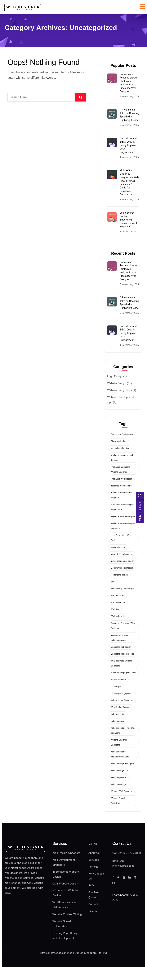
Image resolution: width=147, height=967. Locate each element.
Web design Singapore (87, 957)
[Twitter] (118, 877)
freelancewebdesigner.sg (57, 952)
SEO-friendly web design (122, 588)
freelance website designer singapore (123, 525)
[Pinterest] (135, 877)
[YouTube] (124, 877)
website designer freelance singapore (123, 730)
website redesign (118, 784)
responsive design (119, 575)
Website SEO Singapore (122, 791)
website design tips (119, 770)
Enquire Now (139, 511)
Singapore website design (122, 654)
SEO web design (118, 616)
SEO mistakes (117, 595)
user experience (118, 679)
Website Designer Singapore (119, 742)
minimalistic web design (121, 554)
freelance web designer (121, 486)
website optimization (120, 777)
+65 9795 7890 (131, 852)
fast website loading (120, 448)
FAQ (91, 885)
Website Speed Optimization (118, 800)
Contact (93, 904)
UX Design (116, 686)
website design (117, 721)
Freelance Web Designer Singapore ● (122, 507)
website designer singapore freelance (120, 754)
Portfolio (93, 866)
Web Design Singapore (121, 707)
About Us (94, 852)
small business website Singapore (121, 663)
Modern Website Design (122, 568)
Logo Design (114, 376)
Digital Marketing (118, 441)
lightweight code (118, 547)
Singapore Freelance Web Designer (123, 625)
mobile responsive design (122, 561)
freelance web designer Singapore (121, 495)
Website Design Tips (119, 390)
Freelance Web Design (121, 479)
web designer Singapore (122, 700)
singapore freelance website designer (120, 637)
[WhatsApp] (140, 495)
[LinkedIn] (129, 877)
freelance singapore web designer (122, 457)
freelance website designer (123, 516)
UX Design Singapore (121, 693)
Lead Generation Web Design (121, 537)
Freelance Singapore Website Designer (120, 469)
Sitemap (93, 911)
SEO (113, 582)
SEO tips (115, 609)
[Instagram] (113, 882)
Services (93, 859)
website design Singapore (122, 763)
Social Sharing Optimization (123, 672)
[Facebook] (113, 877)
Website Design (116, 383)
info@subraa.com (123, 865)
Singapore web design (121, 647)
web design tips (118, 714)
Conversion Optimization (122, 434)
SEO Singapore (118, 602)
